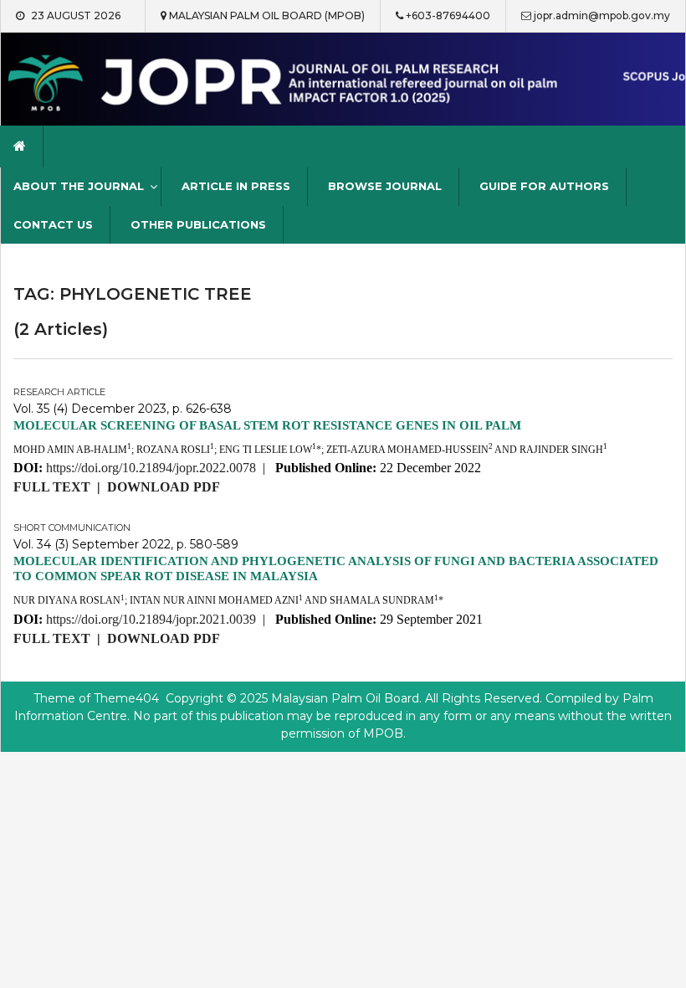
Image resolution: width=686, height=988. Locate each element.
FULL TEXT (51, 487)
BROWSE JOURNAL (385, 186)
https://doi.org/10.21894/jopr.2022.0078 (151, 468)
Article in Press (236, 186)
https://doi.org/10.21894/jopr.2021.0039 (151, 619)
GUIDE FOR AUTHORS (544, 186)
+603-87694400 (448, 15)
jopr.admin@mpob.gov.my (602, 15)
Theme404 (126, 698)
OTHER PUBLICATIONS (198, 224)
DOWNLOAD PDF (163, 487)
